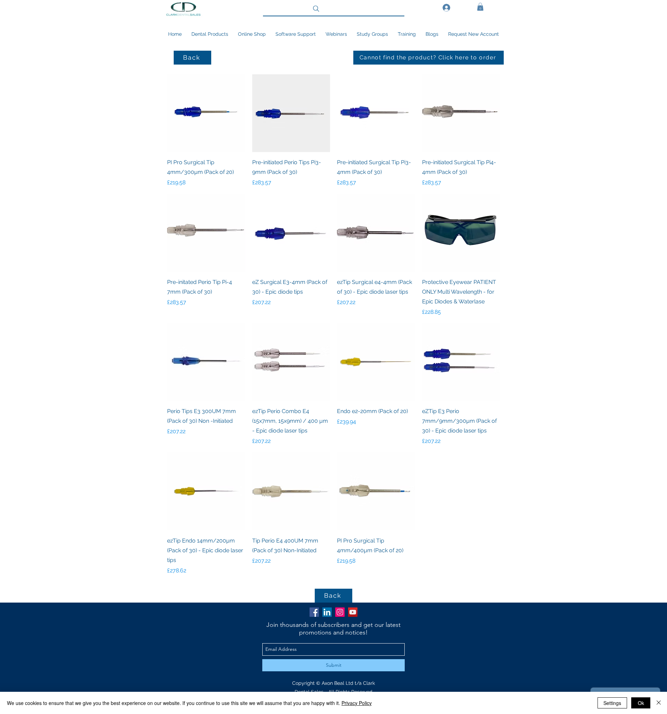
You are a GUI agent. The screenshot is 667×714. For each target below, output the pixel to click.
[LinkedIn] (327, 612)
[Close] (658, 702)
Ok (641, 702)
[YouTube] (352, 612)
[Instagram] (340, 612)
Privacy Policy (356, 702)
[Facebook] (314, 612)
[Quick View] (206, 113)
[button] (480, 7)
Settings (612, 702)
